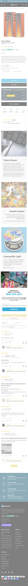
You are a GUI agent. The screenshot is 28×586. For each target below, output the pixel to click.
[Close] (25, 273)
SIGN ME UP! (14, 309)
